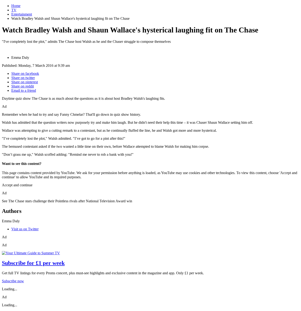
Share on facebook (25, 74)
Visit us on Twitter (25, 229)
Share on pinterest (24, 82)
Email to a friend (23, 90)
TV (13, 10)
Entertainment (21, 14)
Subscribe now (13, 281)
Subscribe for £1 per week (33, 263)
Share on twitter (23, 78)
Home (15, 6)
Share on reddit (22, 86)
